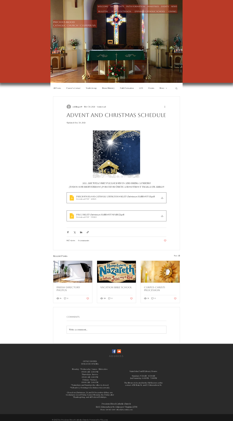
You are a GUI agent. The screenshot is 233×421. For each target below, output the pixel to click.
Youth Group (91, 88)
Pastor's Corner (73, 88)
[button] (117, 6)
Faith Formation (127, 88)
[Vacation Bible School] (116, 272)
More (162, 88)
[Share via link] (87, 232)
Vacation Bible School (116, 287)
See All (177, 256)
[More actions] (164, 106)
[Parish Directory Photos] (72, 272)
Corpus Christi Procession (154, 289)
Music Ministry (108, 88)
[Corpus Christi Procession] (160, 272)
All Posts (57, 88)
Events (151, 88)
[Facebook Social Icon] (114, 351)
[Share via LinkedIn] (81, 232)
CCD (141, 88)
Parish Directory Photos (68, 289)
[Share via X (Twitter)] (74, 232)
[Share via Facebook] (68, 232)
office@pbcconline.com (124, 410)
